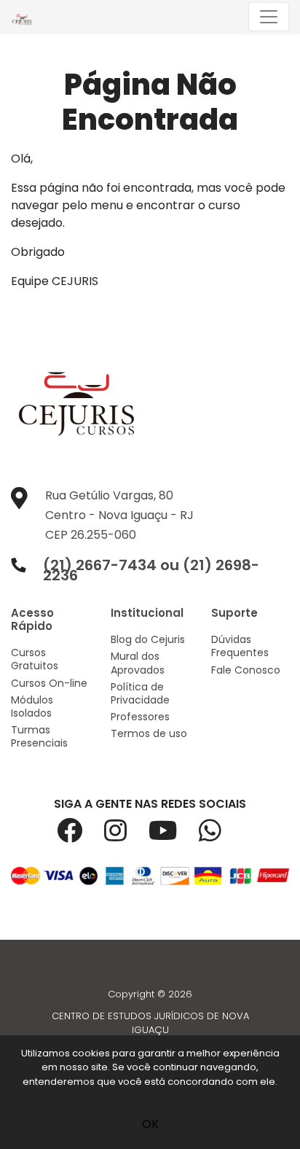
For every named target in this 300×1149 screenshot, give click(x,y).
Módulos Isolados (32, 706)
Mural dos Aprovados (138, 663)
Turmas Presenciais (39, 736)
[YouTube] (174, 835)
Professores (140, 716)
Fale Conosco (245, 670)
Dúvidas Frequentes (240, 646)
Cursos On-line (49, 683)
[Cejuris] (25, 17)
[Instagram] (126, 835)
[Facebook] (80, 835)
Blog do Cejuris (148, 639)
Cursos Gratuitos (34, 659)
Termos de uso (149, 733)
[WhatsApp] (221, 835)
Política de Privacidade (140, 693)
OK (150, 1123)
